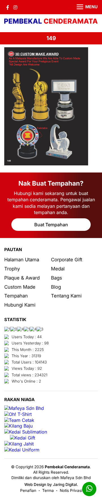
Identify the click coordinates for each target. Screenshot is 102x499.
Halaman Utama (21, 259)
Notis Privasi (71, 490)
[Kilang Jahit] (19, 444)
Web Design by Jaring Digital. (51, 484)
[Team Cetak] (19, 420)
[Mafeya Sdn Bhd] (24, 408)
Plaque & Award (22, 278)
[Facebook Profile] (7, 7)
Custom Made (19, 287)
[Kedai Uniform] (21, 450)
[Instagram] (15, 7)
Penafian (28, 490)
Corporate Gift (66, 259)
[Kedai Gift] (22, 438)
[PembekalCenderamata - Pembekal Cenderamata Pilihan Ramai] (51, 21)
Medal (58, 269)
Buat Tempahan (51, 224)
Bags (56, 278)
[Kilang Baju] (18, 426)
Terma (48, 490)
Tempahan (16, 296)
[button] (83, 7)
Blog (56, 287)
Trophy (12, 269)
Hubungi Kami (19, 305)
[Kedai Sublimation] (25, 432)
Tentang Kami (66, 296)
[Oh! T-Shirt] (18, 414)
